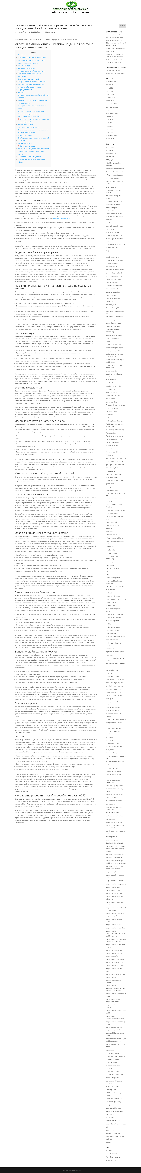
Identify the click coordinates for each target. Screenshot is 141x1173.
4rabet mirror (113, 16)
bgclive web (110, 229)
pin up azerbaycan (6, 16)
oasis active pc (111, 667)
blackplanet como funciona (115, 244)
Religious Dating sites (113, 753)
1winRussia (110, 150)
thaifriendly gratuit (112, 1059)
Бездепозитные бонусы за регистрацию (32, 58)
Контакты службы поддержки (28, 127)
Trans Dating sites (112, 1078)
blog (107, 251)
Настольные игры (24, 66)
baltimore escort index (114, 213)
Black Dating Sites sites (114, 236)
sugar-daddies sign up (114, 893)
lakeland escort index (113, 535)
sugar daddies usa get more (116, 854)
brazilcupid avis (111, 267)
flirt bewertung (111, 433)
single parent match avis (114, 822)
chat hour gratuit (112, 289)
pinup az (3, 16)
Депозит (21, 92)
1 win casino (72, 16)
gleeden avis (110, 471)
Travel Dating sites (112, 1086)
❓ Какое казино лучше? (26, 146)
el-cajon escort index (113, 389)
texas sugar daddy (112, 1053)
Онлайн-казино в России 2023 (28, 79)
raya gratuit (110, 750)
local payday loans (112, 568)
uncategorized (111, 1090)
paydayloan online (112, 711)
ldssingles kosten (112, 553)
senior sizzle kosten (113, 813)
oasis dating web (112, 670)
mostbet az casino (46, 16)
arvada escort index (113, 205)
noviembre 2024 (111, 82)
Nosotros (63, 12)
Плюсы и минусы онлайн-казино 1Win (31, 84)
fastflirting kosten (112, 408)
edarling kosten (111, 383)
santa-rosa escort (112, 798)
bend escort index (112, 223)
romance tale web (112, 768)
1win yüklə (94, 16)
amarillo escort (111, 187)
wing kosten (110, 1130)
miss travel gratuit (112, 621)
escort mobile (111, 399)
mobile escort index (113, 627)
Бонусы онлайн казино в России (29, 87)
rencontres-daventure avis (115, 762)
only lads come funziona (114, 686)
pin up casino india (18, 16)
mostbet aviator (53, 16)
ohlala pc (109, 673)
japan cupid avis (111, 522)
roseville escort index (113, 771)
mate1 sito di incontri (113, 596)
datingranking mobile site (115, 351)
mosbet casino (42, 16)
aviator (71, 16)
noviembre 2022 (111, 104)
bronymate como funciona (115, 273)
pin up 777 (22, 16)
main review (110, 590)
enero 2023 (110, 101)
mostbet (58, 16)
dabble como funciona (114, 335)
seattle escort (110, 804)
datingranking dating (113, 345)
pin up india (15, 16)
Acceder (109, 1151)
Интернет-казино (24, 103)
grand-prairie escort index (115, 481)
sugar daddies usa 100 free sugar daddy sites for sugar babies (115, 848)
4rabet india (123, 16)
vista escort (110, 1114)
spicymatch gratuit (112, 840)
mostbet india (135, 16)
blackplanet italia (112, 248)
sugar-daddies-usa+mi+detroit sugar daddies (113, 979)
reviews (108, 765)
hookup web (110, 487)
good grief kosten (112, 477)
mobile (108, 624)
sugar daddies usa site (114, 857)
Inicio (53, 12)
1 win (77, 16)
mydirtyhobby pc (112, 640)
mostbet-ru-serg (111, 633)
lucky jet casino (100, 16)
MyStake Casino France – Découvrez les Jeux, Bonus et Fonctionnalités (116, 43)
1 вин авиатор (90, 16)
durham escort (111, 380)
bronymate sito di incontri (115, 276)
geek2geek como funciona (115, 465)
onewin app (80, 16)
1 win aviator (68, 16)
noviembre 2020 (111, 136)
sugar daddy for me (113, 872)
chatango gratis (111, 295)
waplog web (110, 1117)
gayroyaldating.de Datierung (116, 458)
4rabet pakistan (112, 16)
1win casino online (82, 16)
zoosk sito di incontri (113, 1133)
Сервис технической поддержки (29, 157)
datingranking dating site (115, 348)
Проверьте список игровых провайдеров (32, 100)
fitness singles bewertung (115, 430)
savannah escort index (114, 801)
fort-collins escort (112, 446)
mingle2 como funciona (114, 617)
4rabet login (117, 16)
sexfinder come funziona (114, 816)
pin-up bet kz (35, 16)
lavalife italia (110, 550)
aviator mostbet (70, 16)
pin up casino (1, 16)
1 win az (92, 16)
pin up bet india (21, 16)
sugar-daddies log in (113, 887)
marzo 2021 (110, 132)
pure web (109, 740)
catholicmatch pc (112, 282)
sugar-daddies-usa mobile (115, 965)
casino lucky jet (104, 16)
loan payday (110, 565)
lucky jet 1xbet (108, 16)
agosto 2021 (110, 116)
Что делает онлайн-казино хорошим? (31, 111)
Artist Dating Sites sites (114, 201)
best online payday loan (114, 226)
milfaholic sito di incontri (114, 614)
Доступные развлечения (26, 68)
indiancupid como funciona (115, 510)
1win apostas (97, 16)
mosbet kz (67, 16)
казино (40, 32)
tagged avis (110, 1050)
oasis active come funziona (115, 664)
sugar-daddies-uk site (113, 925)
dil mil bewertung (112, 371)
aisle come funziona (113, 178)
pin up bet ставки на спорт (39, 16)
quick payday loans (112, 743)
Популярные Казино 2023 (27, 143)
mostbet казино (57, 16)
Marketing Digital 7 (75, 1170)
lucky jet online (110, 16)
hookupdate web (112, 490)
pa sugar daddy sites (113, 689)
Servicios (73, 12)
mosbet (41, 16)
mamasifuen (22, 32)
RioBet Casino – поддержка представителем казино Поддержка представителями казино (33, 151)
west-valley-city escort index (116, 1124)
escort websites (111, 402)
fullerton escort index (113, 452)
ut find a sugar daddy (113, 1102)
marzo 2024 (110, 94)
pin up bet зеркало (37, 16)
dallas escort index (112, 338)
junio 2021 (109, 123)
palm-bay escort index (113, 692)
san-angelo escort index (114, 794)
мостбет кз (62, 16)
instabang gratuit (112, 513)
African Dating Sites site (114, 175)
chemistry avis (111, 305)
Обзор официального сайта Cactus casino (32, 82)
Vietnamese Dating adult (114, 1111)
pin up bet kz (30, 16)
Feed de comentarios (113, 1157)
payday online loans (113, 707)
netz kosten (110, 655)
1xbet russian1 (111, 157)
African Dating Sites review (115, 172)
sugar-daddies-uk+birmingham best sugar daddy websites (115, 933)
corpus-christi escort (113, 326)
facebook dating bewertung (115, 405)
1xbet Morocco (111, 153)
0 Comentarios (50, 32)
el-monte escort (111, 392)
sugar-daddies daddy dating (116, 884)
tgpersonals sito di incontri (115, 1056)
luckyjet (106, 16)
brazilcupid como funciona (115, 270)
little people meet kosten (114, 562)
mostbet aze (40, 16)
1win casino (74, 16)
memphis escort (111, 602)
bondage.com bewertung (114, 260)
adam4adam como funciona (115, 169)
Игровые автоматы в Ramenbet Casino (31, 71)
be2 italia (109, 220)
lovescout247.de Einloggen (115, 586)
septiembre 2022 (112, 107)
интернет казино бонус (61, 218)
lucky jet (99, 16)
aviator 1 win (69, 16)
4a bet (121, 16)
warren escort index (113, 1121)
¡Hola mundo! (120, 73)
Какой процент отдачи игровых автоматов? (33, 138)
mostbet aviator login (127, 16)
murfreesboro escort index (115, 637)
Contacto (86, 12)
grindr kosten (110, 484)
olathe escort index (112, 676)
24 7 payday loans (112, 160)
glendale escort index (113, 474)
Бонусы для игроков (25, 90)
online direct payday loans (115, 683)
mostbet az (59, 16)
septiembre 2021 (112, 113)
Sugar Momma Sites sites (115, 881)
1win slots (98, 16)
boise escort (110, 254)
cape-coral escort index (114, 279)
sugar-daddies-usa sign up (115, 974)
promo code (110, 737)
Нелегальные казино (25, 125)
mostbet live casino (47, 16)
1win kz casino (73, 16)
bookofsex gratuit (112, 263)
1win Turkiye (110, 147)
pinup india (26, 16)
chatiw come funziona (113, 298)
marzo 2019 (110, 139)
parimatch (124, 16)
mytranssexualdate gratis (115, 652)
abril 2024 (109, 91)
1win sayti (85, 16)
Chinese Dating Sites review (115, 308)
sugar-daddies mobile (113, 890)
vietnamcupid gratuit (113, 1108)
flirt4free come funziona (114, 436)
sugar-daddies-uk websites (115, 928)
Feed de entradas (112, 1154)
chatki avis (109, 301)
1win (88, 16)
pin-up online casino (2, 16)
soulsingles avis (111, 837)
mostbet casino (44, 16)
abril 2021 (109, 129)
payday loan (110, 699)
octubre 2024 (110, 85)
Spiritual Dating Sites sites (115, 843)
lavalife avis (110, 547)
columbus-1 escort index (114, 317)
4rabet (118, 16)
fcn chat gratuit (111, 411)
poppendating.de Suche (114, 728)
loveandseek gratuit (113, 578)
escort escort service (113, 396)
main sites (109, 593)
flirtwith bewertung (112, 442)
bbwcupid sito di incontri (114, 217)
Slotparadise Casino (24, 135)
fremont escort (111, 449)
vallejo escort (110, 1105)
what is (108, 1127)
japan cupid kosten (112, 525)
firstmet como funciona (114, 418)
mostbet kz (52, 16)
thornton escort (111, 1063)
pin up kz (29, 16)
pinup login (13, 16)
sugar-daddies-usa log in (114, 962)
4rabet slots (120, 16)
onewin (81, 16)
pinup (0, 16)
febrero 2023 (110, 97)
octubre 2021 (110, 110)
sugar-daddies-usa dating (115, 959)
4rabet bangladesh (116, 16)
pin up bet (23, 16)
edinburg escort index (113, 386)
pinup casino (14, 16)
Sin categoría (110, 819)
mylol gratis (110, 649)
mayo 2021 (110, 126)
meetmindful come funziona (116, 599)
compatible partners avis (114, 320)
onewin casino (78, 16)
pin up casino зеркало (34, 16)
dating (108, 341)
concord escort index (113, 323)
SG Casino (21, 141)
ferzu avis (109, 415)
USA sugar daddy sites (114, 1099)
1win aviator (76, 16)
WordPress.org (111, 1160)
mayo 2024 (110, 88)
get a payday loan (112, 468)
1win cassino (136, 16)
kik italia (109, 528)
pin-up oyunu (10, 16)
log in (108, 571)
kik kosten (109, 532)
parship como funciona (114, 695)
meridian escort (111, 606)
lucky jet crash (102, 16)
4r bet (114, 16)
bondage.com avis (112, 257)
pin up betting (16, 16)
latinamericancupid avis (114, 538)
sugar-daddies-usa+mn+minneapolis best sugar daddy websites (115, 988)
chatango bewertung (113, 292)
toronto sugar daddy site (114, 1075)
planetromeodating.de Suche (116, 719)
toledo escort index (112, 1071)
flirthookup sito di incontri (115, 439)
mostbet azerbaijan (113, 630)
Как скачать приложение (27, 55)
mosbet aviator (54, 16)
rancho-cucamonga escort (115, 747)
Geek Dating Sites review (114, 461)
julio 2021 (109, 120)
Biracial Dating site (112, 232)
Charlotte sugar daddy (114, 286)
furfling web (110, 455)
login (108, 575)
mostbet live (48, 16)
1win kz (75, 16)
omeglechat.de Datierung (115, 680)
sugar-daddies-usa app (114, 950)
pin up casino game (12, 16)
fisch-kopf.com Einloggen (114, 421)
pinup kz (31, 16)
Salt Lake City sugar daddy (115, 786)
